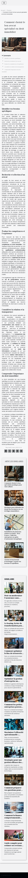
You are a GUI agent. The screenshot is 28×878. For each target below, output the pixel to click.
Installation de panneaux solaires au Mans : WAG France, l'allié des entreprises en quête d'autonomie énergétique (13, 535)
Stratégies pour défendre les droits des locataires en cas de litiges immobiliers (14, 509)
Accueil (3, 10)
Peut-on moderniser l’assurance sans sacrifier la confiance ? (13, 599)
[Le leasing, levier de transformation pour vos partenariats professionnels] (14, 615)
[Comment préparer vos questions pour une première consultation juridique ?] (14, 780)
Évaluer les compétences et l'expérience (14, 64)
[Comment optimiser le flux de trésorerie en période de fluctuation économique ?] (14, 643)
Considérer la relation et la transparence (14, 67)
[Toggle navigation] (4, 2)
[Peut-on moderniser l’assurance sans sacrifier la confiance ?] (14, 587)
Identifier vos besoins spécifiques (13, 58)
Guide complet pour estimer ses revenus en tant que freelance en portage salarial (13, 847)
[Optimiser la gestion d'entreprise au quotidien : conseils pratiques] (14, 671)
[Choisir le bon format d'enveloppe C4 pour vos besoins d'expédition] (14, 550)
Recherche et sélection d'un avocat (13, 61)
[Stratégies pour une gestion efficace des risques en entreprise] (14, 752)
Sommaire (7, 55)
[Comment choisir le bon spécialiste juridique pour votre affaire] (14, 473)
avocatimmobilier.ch (7, 441)
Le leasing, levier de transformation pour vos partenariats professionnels (13, 627)
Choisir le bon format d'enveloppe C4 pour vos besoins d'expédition (12, 561)
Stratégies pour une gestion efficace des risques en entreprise (13, 762)
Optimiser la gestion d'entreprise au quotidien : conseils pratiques (13, 682)
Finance (9, 10)
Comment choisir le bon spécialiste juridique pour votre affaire (13, 485)
